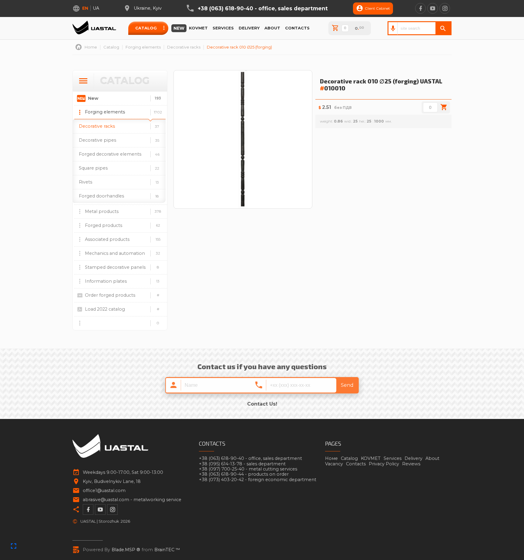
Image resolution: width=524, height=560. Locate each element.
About (272, 27)
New (178, 28)
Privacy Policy (384, 464)
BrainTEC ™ (167, 549)
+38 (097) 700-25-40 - (248, 469)
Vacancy (334, 464)
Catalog (146, 27)
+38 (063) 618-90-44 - (244, 474)
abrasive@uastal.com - (132, 499)
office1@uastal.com (104, 490)
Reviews (411, 464)
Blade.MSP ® (126, 549)
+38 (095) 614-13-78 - (242, 464)
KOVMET (198, 27)
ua (96, 8)
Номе (331, 458)
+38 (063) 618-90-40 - (263, 8)
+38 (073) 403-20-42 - (257, 479)
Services (223, 27)
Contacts (297, 27)
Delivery (249, 27)
